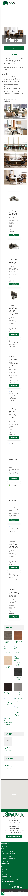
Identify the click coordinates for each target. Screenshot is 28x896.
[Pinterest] (18, 887)
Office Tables (4, 872)
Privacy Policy (4, 861)
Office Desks (4, 869)
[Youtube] (21, 887)
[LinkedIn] (9, 887)
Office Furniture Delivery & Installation (11, 879)
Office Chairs (4, 867)
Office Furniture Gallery (7, 851)
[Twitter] (12, 887)
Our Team (3, 849)
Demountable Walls (6, 876)
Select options (14, 235)
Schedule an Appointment (14, 836)
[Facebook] (7, 887)
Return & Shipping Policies (8, 858)
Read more (14, 479)
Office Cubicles (5, 874)
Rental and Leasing (6, 856)
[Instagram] (15, 887)
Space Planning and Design (8, 854)
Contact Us (4, 846)
